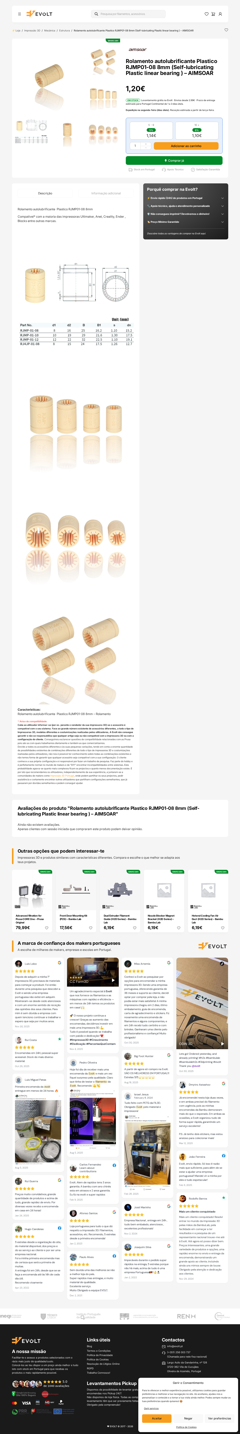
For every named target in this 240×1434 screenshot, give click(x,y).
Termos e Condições (99, 1350)
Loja (18, 30)
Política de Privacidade (100, 1355)
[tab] (45, 193)
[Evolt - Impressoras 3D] (39, 14)
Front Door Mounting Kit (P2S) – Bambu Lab (73, 917)
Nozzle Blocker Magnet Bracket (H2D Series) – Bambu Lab (161, 919)
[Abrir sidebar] (19, 14)
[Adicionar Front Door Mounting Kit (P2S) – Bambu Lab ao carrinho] (91, 904)
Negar (188, 1418)
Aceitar (157, 1418)
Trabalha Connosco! (98, 1372)
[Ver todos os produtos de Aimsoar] (137, 49)
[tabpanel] (76, 495)
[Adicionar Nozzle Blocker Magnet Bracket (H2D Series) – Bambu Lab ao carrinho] (179, 904)
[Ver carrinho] (213, 14)
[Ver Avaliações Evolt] (120, 1130)
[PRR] (43, 1411)
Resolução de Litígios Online (103, 1363)
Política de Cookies (186, 1427)
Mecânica (49, 30)
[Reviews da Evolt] (43, 1384)
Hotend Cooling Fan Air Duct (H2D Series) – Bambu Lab (207, 919)
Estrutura (64, 30)
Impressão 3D (32, 30)
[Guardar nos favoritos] (226, 30)
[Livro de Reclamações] (50, 1394)
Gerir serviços (151, 1408)
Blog (89, 1346)
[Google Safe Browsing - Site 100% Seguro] (24, 1394)
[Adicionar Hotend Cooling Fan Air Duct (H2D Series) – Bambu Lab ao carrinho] (223, 904)
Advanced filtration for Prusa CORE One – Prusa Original (30, 919)
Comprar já (176, 160)
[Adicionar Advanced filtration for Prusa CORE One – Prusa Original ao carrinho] (47, 904)
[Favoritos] (207, 14)
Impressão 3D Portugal (62, 775)
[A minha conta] (220, 14)
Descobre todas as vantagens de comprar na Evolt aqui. (176, 233)
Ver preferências (219, 1418)
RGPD (90, 1368)
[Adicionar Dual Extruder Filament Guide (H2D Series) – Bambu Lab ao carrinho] (135, 904)
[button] (49, 76)
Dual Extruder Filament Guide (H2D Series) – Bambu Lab (120, 919)
